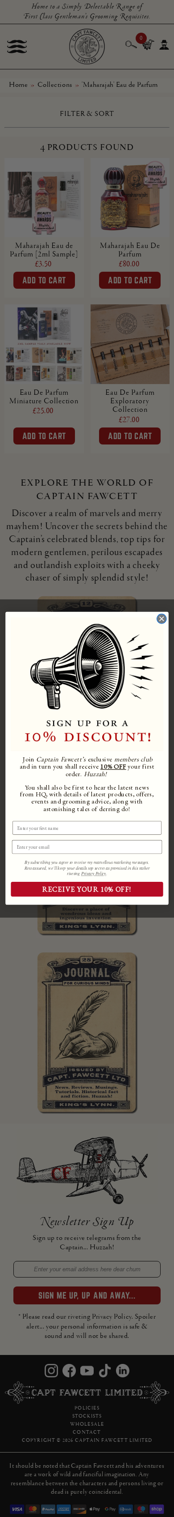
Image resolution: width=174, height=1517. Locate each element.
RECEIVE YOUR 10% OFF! (87, 889)
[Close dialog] (161, 619)
